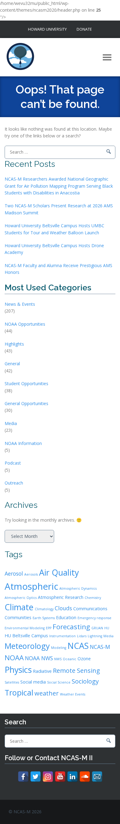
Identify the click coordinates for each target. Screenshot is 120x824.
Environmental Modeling (25, 628)
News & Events (20, 304)
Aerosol (14, 573)
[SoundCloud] (84, 776)
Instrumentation (62, 636)
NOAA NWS (39, 658)
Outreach (14, 483)
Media (11, 423)
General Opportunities (26, 403)
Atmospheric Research (60, 597)
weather (46, 693)
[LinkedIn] (72, 776)
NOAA (14, 657)
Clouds (63, 608)
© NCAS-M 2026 (25, 811)
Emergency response (94, 618)
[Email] (97, 776)
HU (106, 628)
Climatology (44, 609)
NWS (58, 659)
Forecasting (71, 626)
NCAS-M (100, 646)
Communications (90, 608)
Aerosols (31, 574)
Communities (18, 617)
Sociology (85, 681)
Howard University (47, 29)
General (12, 363)
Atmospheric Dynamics (78, 588)
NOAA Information (23, 443)
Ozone (84, 658)
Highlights (14, 344)
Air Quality (59, 572)
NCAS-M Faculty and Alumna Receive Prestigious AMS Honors (58, 269)
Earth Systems (44, 618)
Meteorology (27, 646)
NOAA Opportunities (25, 324)
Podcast (13, 463)
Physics (18, 669)
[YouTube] (60, 776)
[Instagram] (47, 776)
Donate (84, 29)
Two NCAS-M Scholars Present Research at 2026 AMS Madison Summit (59, 209)
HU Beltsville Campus (26, 635)
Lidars (81, 636)
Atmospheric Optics (21, 598)
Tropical (19, 692)
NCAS (78, 645)
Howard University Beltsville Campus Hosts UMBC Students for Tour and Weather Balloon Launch (54, 229)
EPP (48, 628)
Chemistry (93, 598)
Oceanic (69, 659)
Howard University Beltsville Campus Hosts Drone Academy (54, 249)
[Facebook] (23, 776)
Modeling (58, 648)
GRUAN (97, 628)
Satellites (12, 682)
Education (66, 617)
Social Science (58, 682)
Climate (19, 607)
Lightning (95, 636)
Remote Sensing (76, 670)
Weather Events (72, 694)
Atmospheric (31, 586)
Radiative (42, 671)
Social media (33, 682)
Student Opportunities (26, 383)
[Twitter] (35, 776)
